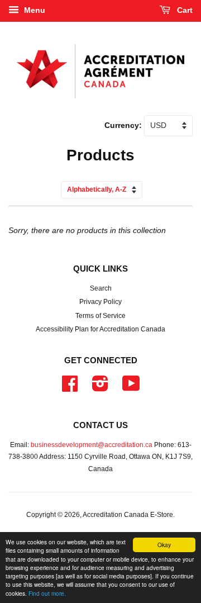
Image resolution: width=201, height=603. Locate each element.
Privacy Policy (100, 302)
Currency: (124, 125)
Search (101, 288)
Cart (184, 10)
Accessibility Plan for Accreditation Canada (100, 329)
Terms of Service (100, 316)
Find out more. (47, 593)
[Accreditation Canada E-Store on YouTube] (131, 388)
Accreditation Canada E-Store (128, 515)
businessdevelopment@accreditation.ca (91, 445)
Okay (164, 544)
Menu (33, 10)
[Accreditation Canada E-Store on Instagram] (100, 388)
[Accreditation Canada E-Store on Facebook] (69, 388)
